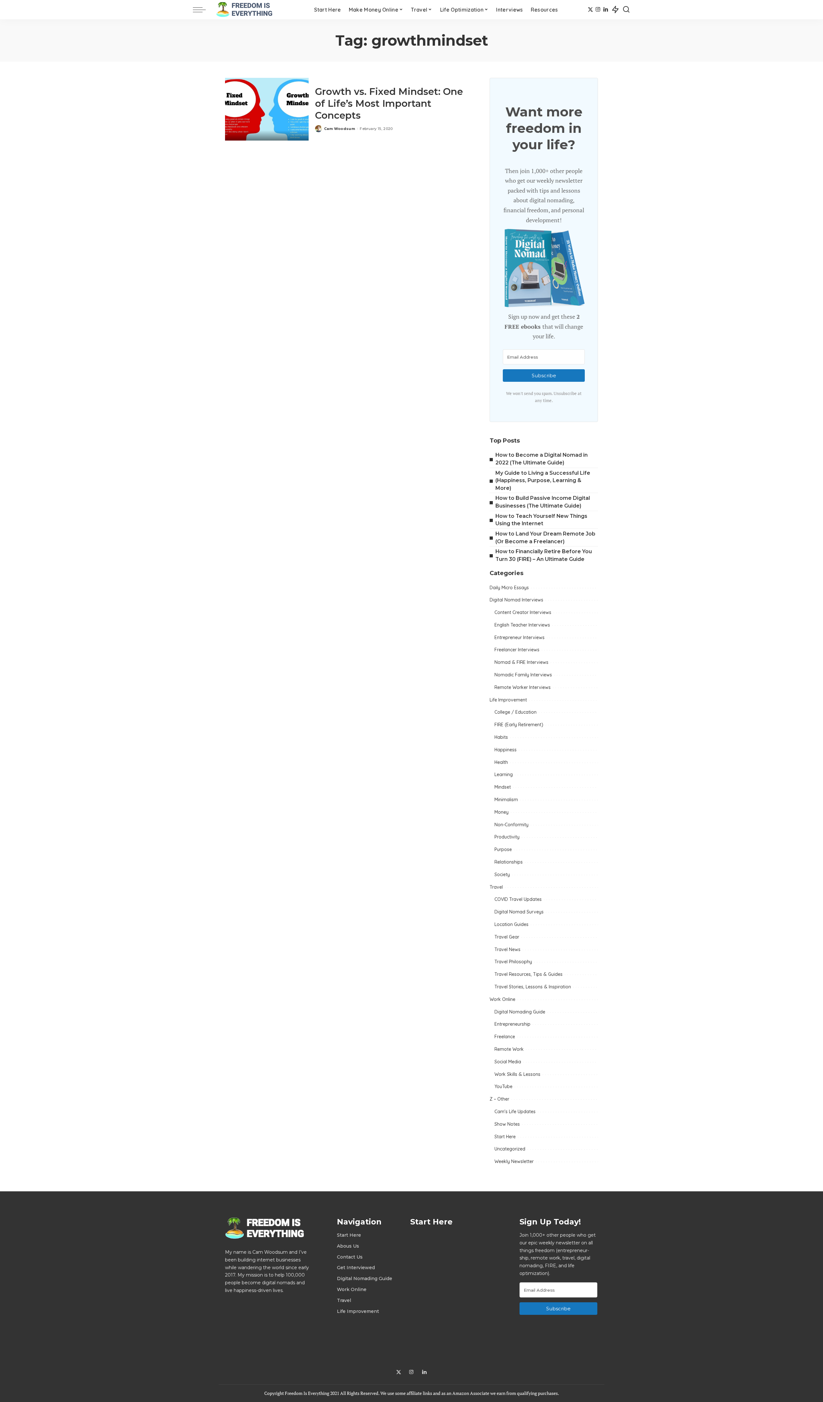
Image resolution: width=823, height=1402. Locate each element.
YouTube (503, 1086)
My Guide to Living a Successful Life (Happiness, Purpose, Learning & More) (542, 480)
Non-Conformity (511, 825)
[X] (590, 9)
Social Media (507, 1062)
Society (502, 874)
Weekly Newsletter (514, 1161)
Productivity (507, 837)
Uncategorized (509, 1149)
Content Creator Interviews (522, 612)
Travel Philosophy (513, 962)
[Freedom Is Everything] (246, 9)
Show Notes (507, 1124)
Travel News (507, 949)
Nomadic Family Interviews (523, 675)
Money (501, 812)
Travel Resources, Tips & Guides (528, 974)
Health (501, 762)
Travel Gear (506, 937)
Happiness (505, 750)
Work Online (502, 999)
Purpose (503, 849)
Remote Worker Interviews (522, 687)
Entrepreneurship (512, 1024)
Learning (503, 774)
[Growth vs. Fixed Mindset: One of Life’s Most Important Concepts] (267, 109)
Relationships (508, 862)
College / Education (515, 712)
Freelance (504, 1037)
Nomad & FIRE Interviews (521, 662)
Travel (496, 887)
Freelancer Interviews (516, 650)
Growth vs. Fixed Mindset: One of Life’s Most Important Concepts (389, 103)
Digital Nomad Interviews (516, 600)
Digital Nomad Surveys (519, 912)
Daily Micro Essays (509, 588)
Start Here (505, 1137)
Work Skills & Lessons (517, 1074)
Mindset (502, 787)
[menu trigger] (202, 9)
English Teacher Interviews (522, 625)
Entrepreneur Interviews (519, 637)
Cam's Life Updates (515, 1111)
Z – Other (499, 1099)
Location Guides (511, 924)
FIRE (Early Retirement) (518, 725)
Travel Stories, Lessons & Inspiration (532, 987)
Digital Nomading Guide (519, 1012)
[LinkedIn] (605, 9)
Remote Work (509, 1049)
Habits (501, 737)
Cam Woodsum (339, 128)
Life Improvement (508, 700)
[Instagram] (598, 9)
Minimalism (506, 799)
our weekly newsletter (555, 180)
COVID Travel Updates (518, 899)
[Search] (626, 9)
